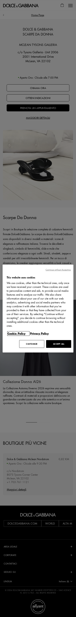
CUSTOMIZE (31, 343)
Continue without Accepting (58, 269)
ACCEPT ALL (58, 343)
